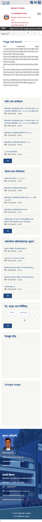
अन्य (7, 161)
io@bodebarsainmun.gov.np (13, 457)
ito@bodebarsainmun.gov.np (13, 461)
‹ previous (23, 312)
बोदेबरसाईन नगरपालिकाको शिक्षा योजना (15, 188)
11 (33, 33)
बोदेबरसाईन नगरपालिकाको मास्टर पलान (15, 210)
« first (11, 312)
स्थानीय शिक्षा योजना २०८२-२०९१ (14, 178)
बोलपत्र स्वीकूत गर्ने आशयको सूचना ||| (15, 248)
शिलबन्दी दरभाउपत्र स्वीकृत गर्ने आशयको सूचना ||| (19, 277)
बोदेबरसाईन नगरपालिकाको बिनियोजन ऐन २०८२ (18, 133)
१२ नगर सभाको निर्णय (10, 152)
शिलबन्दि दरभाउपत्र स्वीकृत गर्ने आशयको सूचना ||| (19, 268)
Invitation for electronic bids (14, 258)
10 (26, 33)
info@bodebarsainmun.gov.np (18, 491)
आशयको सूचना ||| (9, 287)
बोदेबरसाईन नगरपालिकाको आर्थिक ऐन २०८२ (17, 142)
